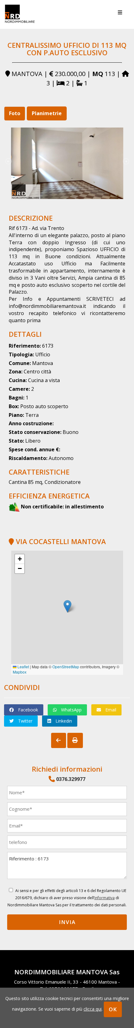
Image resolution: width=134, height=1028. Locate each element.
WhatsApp (71, 710)
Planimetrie (47, 113)
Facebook (27, 710)
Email (110, 710)
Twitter (24, 721)
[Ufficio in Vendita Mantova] (67, 163)
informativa (104, 897)
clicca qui (93, 1009)
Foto (14, 113)
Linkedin (63, 721)
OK (113, 1009)
